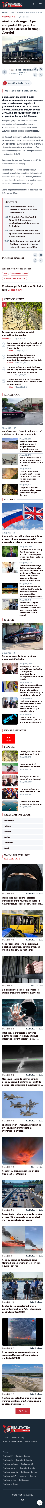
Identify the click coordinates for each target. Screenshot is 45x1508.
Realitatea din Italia (27, 69)
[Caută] (33, 5)
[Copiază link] (35, 69)
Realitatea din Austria (28, 1468)
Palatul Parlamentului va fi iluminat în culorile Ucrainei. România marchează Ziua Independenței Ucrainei (31, 591)
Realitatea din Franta (10, 1468)
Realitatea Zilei (24, 1480)
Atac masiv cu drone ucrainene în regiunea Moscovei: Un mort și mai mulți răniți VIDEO (20, 1355)
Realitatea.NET (8, 1456)
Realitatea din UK (27, 1464)
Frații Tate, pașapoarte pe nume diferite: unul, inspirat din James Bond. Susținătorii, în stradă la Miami (31, 706)
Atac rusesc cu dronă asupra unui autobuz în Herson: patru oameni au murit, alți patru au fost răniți (21, 946)
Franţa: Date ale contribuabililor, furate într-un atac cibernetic (31, 720)
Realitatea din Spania (10, 1464)
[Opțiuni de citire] (39, 1503)
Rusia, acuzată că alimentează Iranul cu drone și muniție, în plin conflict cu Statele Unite (24, 345)
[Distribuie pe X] (40, 75)
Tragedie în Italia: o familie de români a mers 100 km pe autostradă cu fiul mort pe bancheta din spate (22, 1217)
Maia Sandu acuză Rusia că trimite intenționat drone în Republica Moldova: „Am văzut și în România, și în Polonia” (31, 690)
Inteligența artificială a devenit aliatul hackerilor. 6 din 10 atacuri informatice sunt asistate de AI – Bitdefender (20, 1037)
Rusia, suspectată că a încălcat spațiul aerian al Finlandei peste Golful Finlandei (24, 233)
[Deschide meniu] (40, 4)
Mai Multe (22, 1411)
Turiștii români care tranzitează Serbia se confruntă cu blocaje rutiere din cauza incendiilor (25, 244)
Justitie (9, 363)
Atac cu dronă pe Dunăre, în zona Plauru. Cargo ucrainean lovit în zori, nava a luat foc (21, 1262)
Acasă (6, 12)
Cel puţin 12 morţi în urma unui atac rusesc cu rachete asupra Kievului (30, 491)
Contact (6, 1437)
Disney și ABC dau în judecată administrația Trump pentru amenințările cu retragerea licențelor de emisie (24, 359)
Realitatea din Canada (24, 1460)
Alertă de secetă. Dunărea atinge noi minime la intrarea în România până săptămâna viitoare (21, 1401)
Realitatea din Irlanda (10, 1472)
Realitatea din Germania (29, 1472)
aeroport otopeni (19, 273)
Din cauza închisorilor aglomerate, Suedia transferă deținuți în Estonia (21, 991)
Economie (6, 339)
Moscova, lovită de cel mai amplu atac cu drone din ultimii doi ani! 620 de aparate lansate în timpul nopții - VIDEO (21, 1083)
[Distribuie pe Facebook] (40, 69)
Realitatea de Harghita (10, 1484)
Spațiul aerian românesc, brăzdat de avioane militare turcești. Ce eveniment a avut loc (21, 1127)
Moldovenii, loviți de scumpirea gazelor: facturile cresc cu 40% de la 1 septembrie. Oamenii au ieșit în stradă (30, 608)
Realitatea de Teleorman (27, 1476)
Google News (15, 289)
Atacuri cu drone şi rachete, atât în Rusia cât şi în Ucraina (21, 1172)
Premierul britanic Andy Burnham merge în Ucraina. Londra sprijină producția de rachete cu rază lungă (31, 554)
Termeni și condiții (18, 1437)
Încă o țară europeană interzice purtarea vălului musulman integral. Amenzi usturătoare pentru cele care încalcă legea (21, 902)
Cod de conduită (31, 1441)
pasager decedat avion (14, 278)
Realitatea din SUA (9, 1476)
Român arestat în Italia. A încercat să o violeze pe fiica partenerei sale (23, 209)
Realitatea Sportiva (23, 1456)
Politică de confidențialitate (12, 1441)
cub (5, 273)
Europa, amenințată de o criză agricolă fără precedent (18, 333)
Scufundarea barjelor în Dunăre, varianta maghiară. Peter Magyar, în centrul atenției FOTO (22, 1309)
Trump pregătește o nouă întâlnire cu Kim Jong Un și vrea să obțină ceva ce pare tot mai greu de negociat (24, 369)
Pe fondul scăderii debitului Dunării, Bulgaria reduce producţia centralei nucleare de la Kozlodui (24, 221)
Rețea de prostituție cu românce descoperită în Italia (19, 658)
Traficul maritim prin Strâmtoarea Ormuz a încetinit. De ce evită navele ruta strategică (24, 382)
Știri (12, 12)
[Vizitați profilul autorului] (4, 72)
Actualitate (20, 12)
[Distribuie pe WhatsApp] (35, 75)
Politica (9, 351)
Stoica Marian (37, 986)
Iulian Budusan (36, 1302)
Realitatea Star (8, 1460)
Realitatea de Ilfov (9, 1480)
